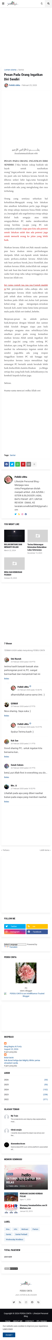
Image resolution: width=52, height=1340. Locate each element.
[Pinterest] (23, 464)
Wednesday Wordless (14, 1239)
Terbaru (6, 850)
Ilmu (7, 1229)
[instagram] (22, 514)
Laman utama (10, 70)
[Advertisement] (26, 37)
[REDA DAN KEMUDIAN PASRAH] (14, 563)
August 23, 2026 (11, 1049)
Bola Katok (9, 1057)
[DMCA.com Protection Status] (11, 1269)
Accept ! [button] (9, 1335)
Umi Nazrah (16, 659)
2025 (26, 1084)
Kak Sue (14, 740)
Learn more (8, 1329)
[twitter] (16, 514)
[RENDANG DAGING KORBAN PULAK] (11, 1196)
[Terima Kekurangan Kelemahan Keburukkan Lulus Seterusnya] (37, 536)
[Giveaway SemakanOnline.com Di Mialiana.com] (11, 1208)
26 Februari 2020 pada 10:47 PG (29, 727)
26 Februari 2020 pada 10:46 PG (29, 690)
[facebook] (26, 514)
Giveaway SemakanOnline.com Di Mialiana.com (33, 1206)
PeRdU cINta (21, 476)
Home (7, 1321)
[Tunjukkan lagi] (34, 464)
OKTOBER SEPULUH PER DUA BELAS (23, 1180)
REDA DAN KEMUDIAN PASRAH (13, 573)
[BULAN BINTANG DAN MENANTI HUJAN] (14, 536)
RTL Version (42, 1321)
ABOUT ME (17, 1321)
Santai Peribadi (21, 1234)
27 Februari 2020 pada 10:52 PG (23, 789)
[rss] (19, 514)
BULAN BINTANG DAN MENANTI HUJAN (13, 546)
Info (15, 1229)
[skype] (38, 1302)
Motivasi (24, 1229)
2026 (26, 1080)
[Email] (28, 464)
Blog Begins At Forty (13, 1046)
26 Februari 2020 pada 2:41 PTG (23, 768)
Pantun (35, 1229)
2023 (26, 1094)
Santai (21, 70)
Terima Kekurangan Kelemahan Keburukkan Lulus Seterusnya (36, 547)
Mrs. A (14, 785)
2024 (26, 1089)
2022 (26, 1099)
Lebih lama (44, 850)
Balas (6, 678)
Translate (13, 947)
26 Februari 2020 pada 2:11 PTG (23, 744)
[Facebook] (6, 464)
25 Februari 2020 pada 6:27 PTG (23, 706)
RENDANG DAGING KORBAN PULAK (31, 1195)
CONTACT (29, 1321)
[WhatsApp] (17, 464)
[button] (3, 3)
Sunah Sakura (17, 765)
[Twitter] (12, 464)
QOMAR (14, 703)
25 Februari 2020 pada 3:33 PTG (23, 662)
